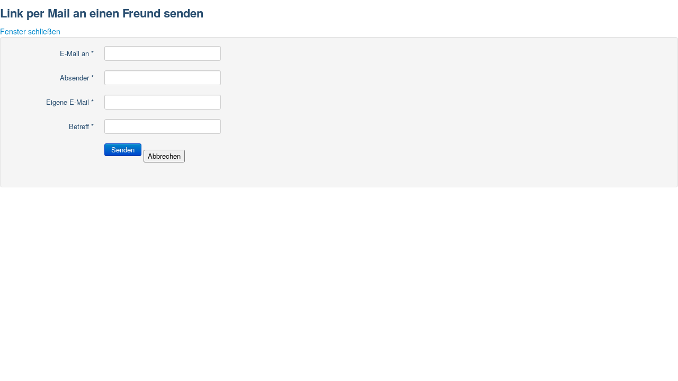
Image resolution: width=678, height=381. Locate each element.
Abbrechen (164, 156)
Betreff (81, 126)
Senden (123, 149)
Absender (77, 78)
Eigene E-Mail (70, 102)
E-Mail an (77, 53)
